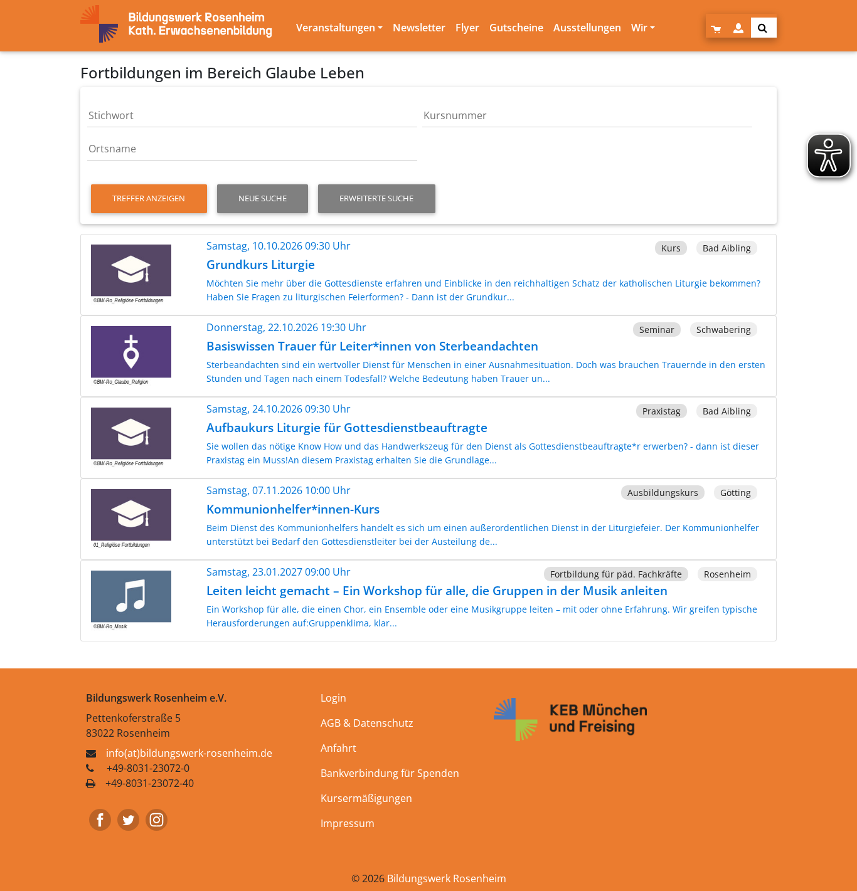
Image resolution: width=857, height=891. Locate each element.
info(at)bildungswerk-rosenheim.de (189, 753)
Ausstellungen (587, 27)
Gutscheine (516, 27)
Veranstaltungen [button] (335, 27)
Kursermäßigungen (366, 798)
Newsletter (419, 27)
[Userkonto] (739, 28)
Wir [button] (639, 27)
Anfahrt (338, 748)
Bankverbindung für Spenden (390, 773)
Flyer (467, 27)
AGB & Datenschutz (367, 723)
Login (333, 698)
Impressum (348, 823)
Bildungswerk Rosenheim (446, 878)
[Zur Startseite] (185, 24)
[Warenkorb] (717, 28)
